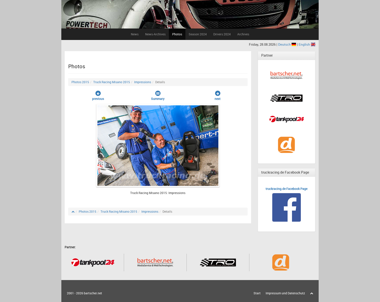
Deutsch (285, 44)
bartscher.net (93, 293)
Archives (243, 34)
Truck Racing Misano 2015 (111, 82)
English (305, 44)
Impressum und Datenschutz (285, 293)
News (135, 34)
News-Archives (155, 34)
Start (257, 293)
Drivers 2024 (222, 34)
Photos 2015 (80, 82)
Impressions (142, 82)
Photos (177, 34)
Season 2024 (198, 34)
